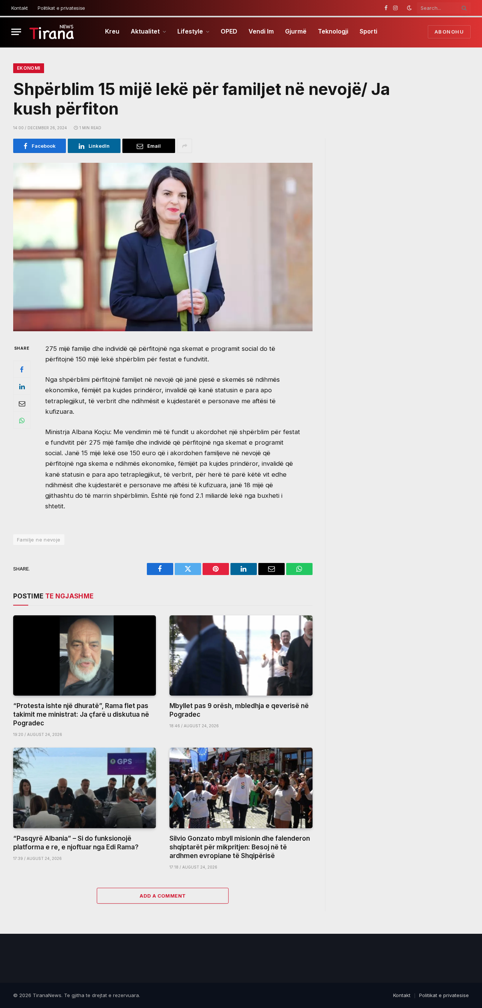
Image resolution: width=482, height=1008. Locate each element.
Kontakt (19, 8)
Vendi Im (261, 31)
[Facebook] (22, 369)
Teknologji (333, 31)
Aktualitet (145, 31)
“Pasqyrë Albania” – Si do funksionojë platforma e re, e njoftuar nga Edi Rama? (76, 843)
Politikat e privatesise (61, 8)
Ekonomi (28, 68)
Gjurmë (296, 31)
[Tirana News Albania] (52, 32)
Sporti (368, 31)
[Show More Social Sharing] (184, 146)
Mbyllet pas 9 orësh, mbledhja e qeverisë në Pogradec (239, 710)
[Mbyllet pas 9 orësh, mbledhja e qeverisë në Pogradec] (240, 655)
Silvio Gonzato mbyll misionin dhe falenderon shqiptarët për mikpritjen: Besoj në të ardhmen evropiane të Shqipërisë (239, 847)
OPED (229, 31)
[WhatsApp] (22, 420)
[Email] (22, 403)
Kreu (112, 31)
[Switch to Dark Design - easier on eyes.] (409, 8)
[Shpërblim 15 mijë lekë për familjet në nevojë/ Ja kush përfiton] (163, 247)
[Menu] (16, 31)
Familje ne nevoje (39, 540)
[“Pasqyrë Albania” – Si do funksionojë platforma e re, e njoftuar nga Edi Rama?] (84, 788)
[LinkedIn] (22, 386)
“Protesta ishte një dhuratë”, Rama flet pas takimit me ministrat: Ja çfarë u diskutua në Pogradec (81, 714)
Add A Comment (163, 896)
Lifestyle (190, 31)
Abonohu (449, 32)
